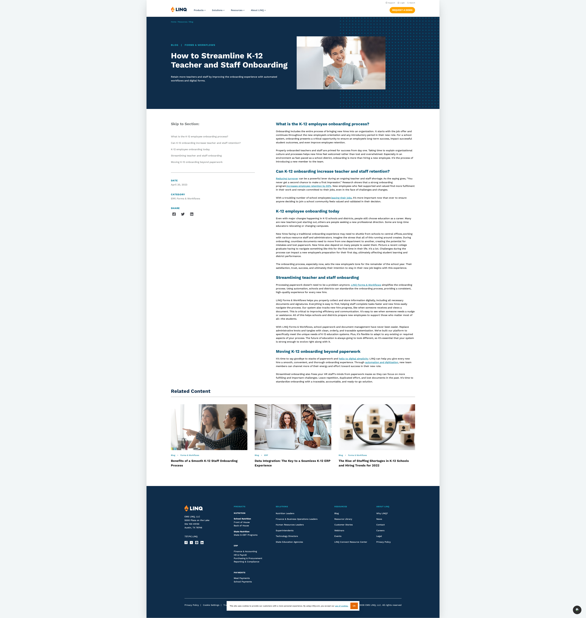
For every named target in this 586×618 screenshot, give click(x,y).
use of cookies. (341, 606)
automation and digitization (381, 362)
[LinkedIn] (202, 542)
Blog (191, 22)
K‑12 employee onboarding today (190, 149)
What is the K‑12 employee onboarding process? (199, 136)
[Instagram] (196, 542)
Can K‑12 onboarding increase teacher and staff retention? (206, 142)
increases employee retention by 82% (308, 186)
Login (402, 3)
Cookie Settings (211, 605)
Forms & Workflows (200, 45)
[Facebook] (186, 542)
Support (391, 3)
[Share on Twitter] (183, 214)
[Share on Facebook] (174, 214)
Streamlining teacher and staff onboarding (196, 155)
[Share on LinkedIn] (192, 214)
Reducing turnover (287, 178)
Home (173, 22)
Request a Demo (402, 10)
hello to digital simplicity (353, 358)
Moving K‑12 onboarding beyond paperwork (196, 162)
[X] (191, 542)
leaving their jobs (341, 197)
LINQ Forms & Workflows (366, 284)
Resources (182, 22)
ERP (173, 198)
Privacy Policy (191, 605)
